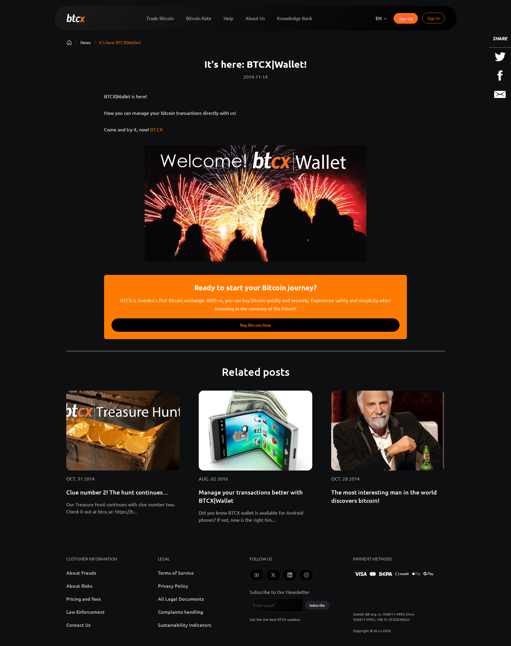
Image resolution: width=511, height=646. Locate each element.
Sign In (433, 18)
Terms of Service (176, 572)
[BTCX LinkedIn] (290, 575)
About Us (255, 18)
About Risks (79, 585)
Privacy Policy (173, 585)
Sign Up (406, 18)
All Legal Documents (181, 598)
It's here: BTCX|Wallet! (120, 42)
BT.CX (156, 129)
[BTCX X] (273, 575)
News (85, 42)
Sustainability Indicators (184, 624)
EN (379, 18)
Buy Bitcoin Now (255, 325)
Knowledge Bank (294, 18)
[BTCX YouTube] (257, 575)
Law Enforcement (85, 611)
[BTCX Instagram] (306, 575)
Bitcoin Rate (198, 18)
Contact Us (78, 624)
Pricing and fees (83, 598)
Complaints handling (180, 611)
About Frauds (81, 572)
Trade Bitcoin (160, 18)
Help (228, 18)
